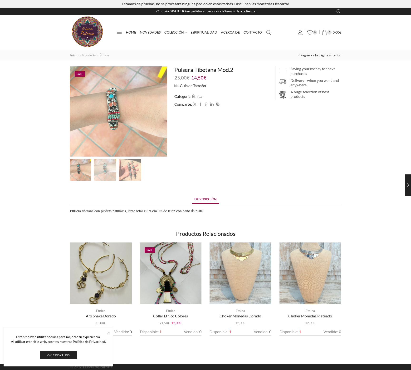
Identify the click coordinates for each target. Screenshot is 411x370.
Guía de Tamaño (193, 85)
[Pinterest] (206, 104)
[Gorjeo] (195, 104)
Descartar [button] (281, 3)
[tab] (205, 199)
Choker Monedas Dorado (240, 316)
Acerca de (230, 32)
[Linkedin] (212, 104)
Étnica (104, 55)
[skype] (217, 104)
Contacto (253, 32)
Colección (174, 32)
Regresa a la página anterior (320, 55)
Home (131, 32)
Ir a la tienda (246, 11)
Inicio (74, 55)
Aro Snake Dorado (101, 316)
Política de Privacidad (89, 342)
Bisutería (89, 55)
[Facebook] (200, 104)
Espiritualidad (204, 32)
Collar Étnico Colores (170, 316)
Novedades (150, 32)
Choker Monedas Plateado (310, 316)
